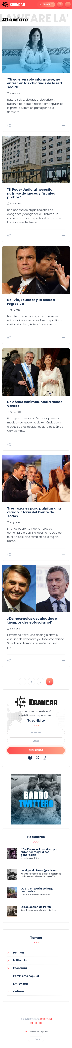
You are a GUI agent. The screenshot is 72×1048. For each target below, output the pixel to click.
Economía (20, 968)
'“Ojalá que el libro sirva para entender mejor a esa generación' (40, 852)
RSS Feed (46, 1019)
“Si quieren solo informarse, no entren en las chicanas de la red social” (34, 83)
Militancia (20, 960)
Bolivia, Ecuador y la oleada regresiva (31, 301)
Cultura (18, 991)
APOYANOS (47, 4)
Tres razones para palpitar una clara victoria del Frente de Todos (34, 512)
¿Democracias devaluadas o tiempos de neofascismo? (32, 620)
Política (18, 952)
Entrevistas (20, 984)
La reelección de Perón (36, 907)
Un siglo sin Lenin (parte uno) (40, 870)
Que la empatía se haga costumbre (37, 890)
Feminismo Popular (26, 976)
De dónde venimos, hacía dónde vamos (34, 404)
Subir (38, 1039)
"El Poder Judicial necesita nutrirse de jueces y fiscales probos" (31, 193)
